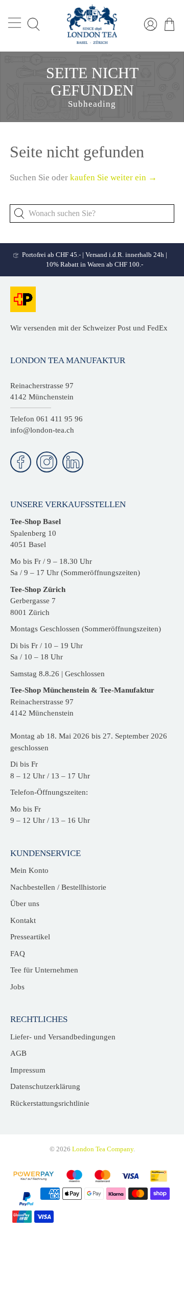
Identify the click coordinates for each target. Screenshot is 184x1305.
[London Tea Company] (92, 24)
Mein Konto (29, 870)
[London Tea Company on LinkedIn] (72, 462)
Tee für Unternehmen (44, 970)
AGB (18, 1053)
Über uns (24, 903)
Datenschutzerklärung (45, 1086)
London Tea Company (102, 1149)
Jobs (17, 987)
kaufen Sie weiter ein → (113, 177)
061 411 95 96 (59, 419)
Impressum (27, 1070)
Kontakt (23, 920)
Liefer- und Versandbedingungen (63, 1037)
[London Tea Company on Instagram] (46, 462)
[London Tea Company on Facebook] (20, 462)
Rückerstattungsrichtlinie (49, 1103)
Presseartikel (30, 937)
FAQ (17, 954)
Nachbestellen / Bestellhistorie (58, 887)
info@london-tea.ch (42, 430)
